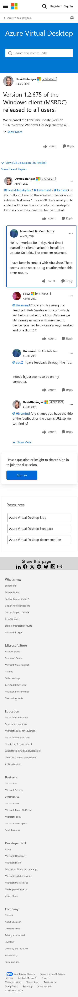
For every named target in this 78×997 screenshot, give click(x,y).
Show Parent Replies (14, 169)
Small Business (12, 830)
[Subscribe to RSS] (53, 566)
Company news (12, 928)
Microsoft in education (16, 717)
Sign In (68, 6)
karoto (62, 190)
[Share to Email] (59, 566)
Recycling (27, 986)
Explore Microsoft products (18, 625)
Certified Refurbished (15, 684)
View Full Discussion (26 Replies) (25, 163)
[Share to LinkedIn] (18, 566)
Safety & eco (11, 986)
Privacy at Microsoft (15, 935)
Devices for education (16, 724)
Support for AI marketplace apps (21, 869)
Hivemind (44, 190)
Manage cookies (13, 982)
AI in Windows (12, 619)
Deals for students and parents (20, 757)
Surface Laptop (12, 592)
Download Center (14, 658)
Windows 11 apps (14, 632)
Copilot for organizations (17, 605)
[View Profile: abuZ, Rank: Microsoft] (16, 296)
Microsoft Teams (13, 816)
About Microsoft (13, 921)
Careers (9, 915)
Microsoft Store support (17, 664)
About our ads (44, 986)
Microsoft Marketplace (16, 882)
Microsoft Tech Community (18, 875)
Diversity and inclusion (16, 948)
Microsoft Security (14, 790)
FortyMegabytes (19, 190)
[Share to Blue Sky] (46, 566)
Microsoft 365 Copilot (16, 823)
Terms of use (32, 982)
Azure (8, 849)
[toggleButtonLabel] (72, 18)
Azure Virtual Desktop (19, 17)
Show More (14, 132)
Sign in (22, 475)
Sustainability (12, 961)
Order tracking (12, 678)
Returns (9, 671)
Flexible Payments (14, 698)
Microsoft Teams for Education (20, 730)
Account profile (12, 651)
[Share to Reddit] (39, 566)
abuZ (26, 294)
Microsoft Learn (13, 862)
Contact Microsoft (27, 977)
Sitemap (9, 977)
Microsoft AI (11, 783)
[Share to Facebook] (25, 566)
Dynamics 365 (12, 796)
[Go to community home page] (14, 6)
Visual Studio (11, 896)
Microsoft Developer (15, 855)
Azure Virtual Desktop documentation (35, 540)
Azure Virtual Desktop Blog (27, 517)
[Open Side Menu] (5, 6)
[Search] (44, 6)
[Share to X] (32, 566)
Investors (9, 941)
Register (55, 6)
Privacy (44, 977)
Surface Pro (10, 585)
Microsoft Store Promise (17, 691)
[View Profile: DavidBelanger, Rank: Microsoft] (8, 81)
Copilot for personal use (17, 612)
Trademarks (50, 982)
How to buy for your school (18, 744)
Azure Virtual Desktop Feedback (31, 528)
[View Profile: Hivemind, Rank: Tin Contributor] (14, 233)
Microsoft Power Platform (18, 810)
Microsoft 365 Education (17, 737)
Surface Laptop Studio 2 (17, 598)
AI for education (13, 764)
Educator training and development (23, 750)
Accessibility (11, 955)
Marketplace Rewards (16, 889)
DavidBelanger (26, 79)
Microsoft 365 (12, 803)
